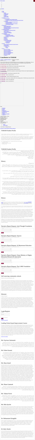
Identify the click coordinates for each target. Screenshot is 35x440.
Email (2, 231)
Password (2, 314)
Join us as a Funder (7, 54)
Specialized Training (9, 22)
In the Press (6, 39)
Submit (2, 232)
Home (3, 11)
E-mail (2, 312)
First (11, 229)
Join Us (3, 48)
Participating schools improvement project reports (11, 27)
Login (7, 46)
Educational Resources (7, 28)
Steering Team (6, 16)
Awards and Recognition (7, 40)
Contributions (6, 14)
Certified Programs (6, 18)
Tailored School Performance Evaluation (12, 23)
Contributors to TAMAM (8, 32)
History (5, 12)
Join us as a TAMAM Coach (8, 50)
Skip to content (2, 0)
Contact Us (5, 55)
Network (3, 43)
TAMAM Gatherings (7, 34)
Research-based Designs (7, 26)
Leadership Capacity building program (11, 19)
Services (3, 17)
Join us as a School (7, 49)
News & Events (4, 33)
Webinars (5, 37)
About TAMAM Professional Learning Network (11, 44)
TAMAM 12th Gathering (9, 35)
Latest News (6, 38)
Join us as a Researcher (7, 51)
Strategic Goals (6, 13)
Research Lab (4, 25)
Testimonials (7, 42)
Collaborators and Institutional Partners (9, 30)
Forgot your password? (4, 320)
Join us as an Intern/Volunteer (8, 52)
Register (7, 47)
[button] (17, 106)
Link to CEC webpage (4, 336)
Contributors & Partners (5, 29)
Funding (5, 15)
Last (11, 230)
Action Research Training (9, 24)
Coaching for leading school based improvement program (14, 20)
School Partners (6, 45)
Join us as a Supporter (7, 53)
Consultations (6, 21)
